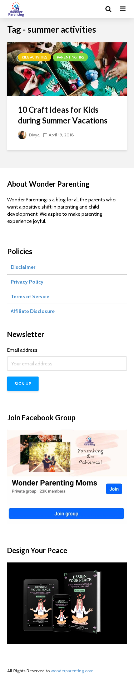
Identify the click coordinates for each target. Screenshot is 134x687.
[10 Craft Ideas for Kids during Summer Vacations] (67, 68)
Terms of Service (30, 296)
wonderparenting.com (72, 670)
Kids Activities (34, 57)
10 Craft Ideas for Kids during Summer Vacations (63, 115)
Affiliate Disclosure (33, 311)
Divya (34, 134)
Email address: (23, 350)
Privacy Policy (27, 282)
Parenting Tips (70, 57)
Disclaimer (23, 267)
